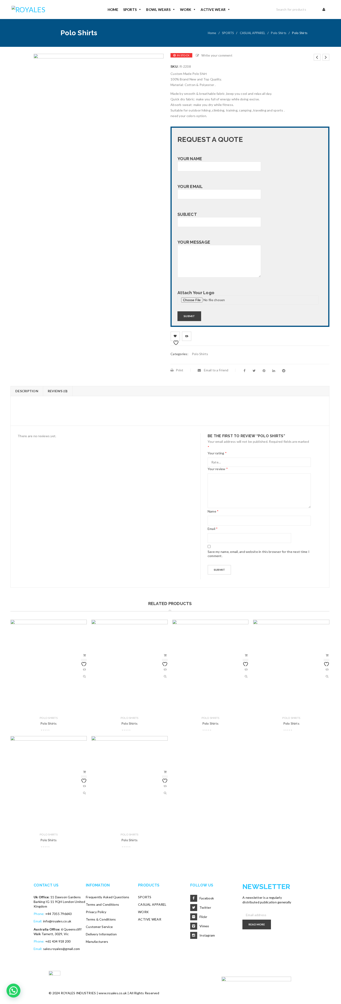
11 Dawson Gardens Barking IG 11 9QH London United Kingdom (59, 901)
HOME (113, 9)
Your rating (217, 453)
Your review (218, 469)
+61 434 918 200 (58, 941)
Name (213, 511)
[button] (13, 991)
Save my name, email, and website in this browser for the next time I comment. (258, 554)
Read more (256, 924)
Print (179, 370)
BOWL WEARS (158, 9)
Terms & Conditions (101, 919)
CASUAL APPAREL (252, 33)
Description (26, 391)
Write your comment (216, 55)
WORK (185, 9)
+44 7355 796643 (58, 914)
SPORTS (130, 9)
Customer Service (99, 927)
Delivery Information (101, 934)
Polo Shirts (278, 33)
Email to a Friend (215, 370)
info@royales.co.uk (57, 921)
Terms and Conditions (102, 904)
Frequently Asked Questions (107, 897)
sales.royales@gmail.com (61, 949)
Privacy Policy (96, 912)
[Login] (324, 9)
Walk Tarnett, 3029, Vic (51, 934)
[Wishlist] (175, 336)
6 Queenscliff (71, 929)
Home (212, 33)
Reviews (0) (58, 391)
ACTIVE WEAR (213, 9)
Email (213, 529)
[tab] (26, 391)
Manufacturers (97, 941)
